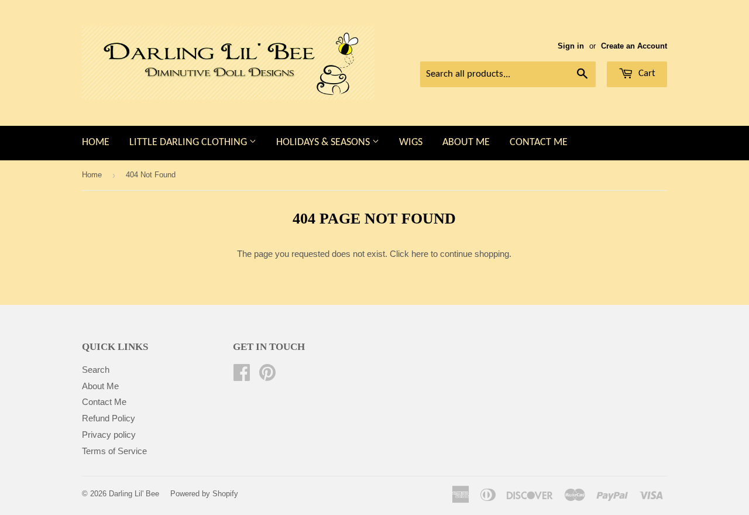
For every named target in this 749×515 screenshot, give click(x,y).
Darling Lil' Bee (134, 493)
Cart (645, 73)
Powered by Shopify (204, 493)
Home (95, 142)
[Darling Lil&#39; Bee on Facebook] (241, 376)
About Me (466, 142)
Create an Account (634, 46)
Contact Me (539, 142)
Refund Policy (108, 418)
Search (95, 370)
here (419, 254)
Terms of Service (114, 451)
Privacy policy (109, 435)
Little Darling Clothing (189, 142)
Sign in (571, 46)
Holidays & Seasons (324, 142)
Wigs (410, 142)
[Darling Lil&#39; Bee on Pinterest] (267, 376)
